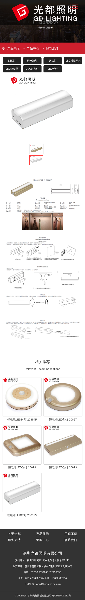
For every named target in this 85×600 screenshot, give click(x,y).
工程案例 (70, 533)
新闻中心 (42, 540)
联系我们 (70, 540)
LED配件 (53, 68)
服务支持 (14, 540)
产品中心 (32, 48)
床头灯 (53, 60)
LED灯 (12, 60)
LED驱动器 (12, 68)
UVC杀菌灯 (32, 68)
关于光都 (14, 533)
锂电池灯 (52, 48)
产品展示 (13, 48)
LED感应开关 (73, 60)
